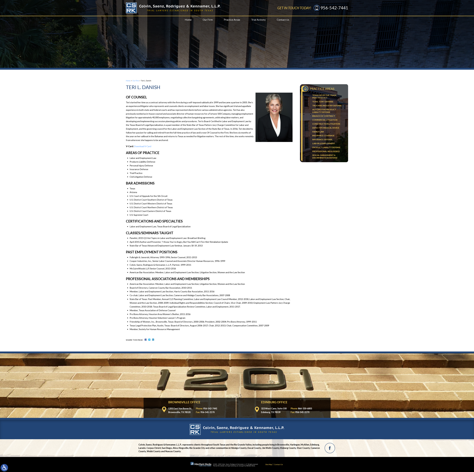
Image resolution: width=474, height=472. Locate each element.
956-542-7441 (334, 7)
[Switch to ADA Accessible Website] (4, 467)
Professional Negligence (326, 151)
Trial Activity (258, 19)
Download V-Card (142, 146)
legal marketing (231, 465)
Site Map (268, 464)
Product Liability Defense (326, 147)
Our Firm (208, 19)
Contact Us (283, 19)
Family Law (318, 131)
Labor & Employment (323, 143)
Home (188, 19)
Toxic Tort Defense (322, 101)
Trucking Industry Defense (327, 105)
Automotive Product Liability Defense (324, 110)
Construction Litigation (326, 124)
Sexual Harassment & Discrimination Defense (324, 156)
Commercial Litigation (324, 120)
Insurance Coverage (323, 135)
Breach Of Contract (323, 116)
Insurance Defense (322, 139)
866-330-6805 (305, 408)
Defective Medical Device (325, 128)
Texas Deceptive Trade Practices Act (324, 96)
